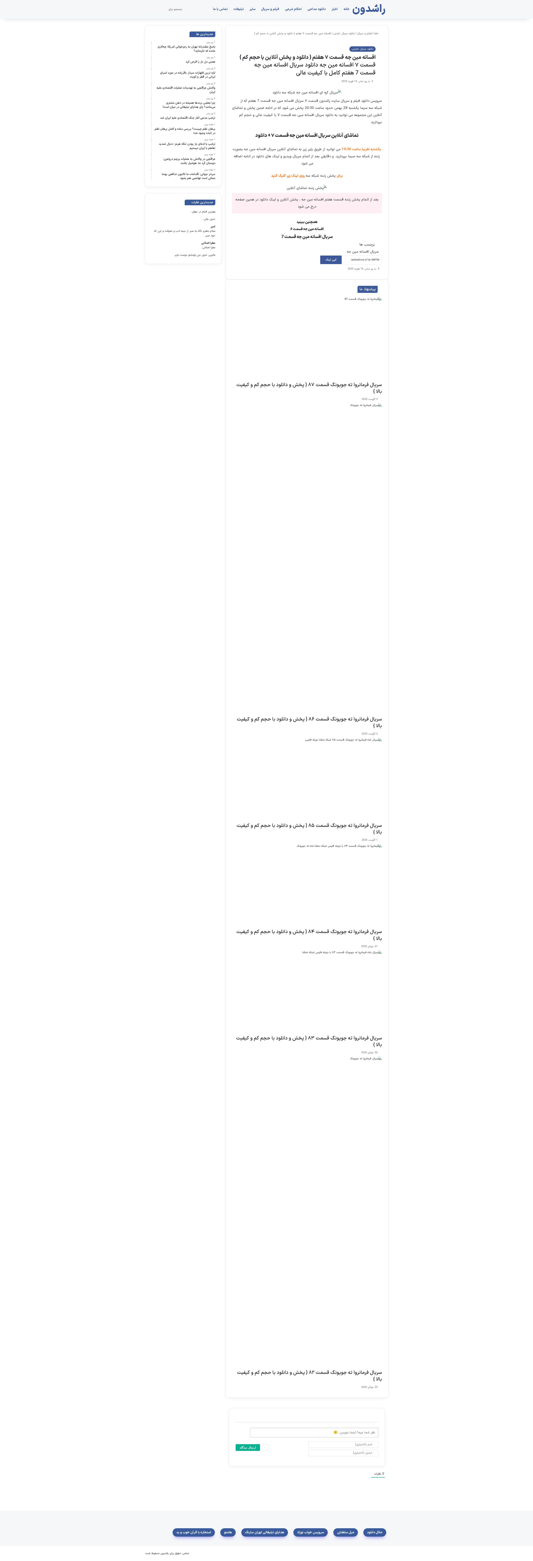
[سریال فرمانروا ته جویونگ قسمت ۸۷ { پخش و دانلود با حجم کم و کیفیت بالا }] (307, 339)
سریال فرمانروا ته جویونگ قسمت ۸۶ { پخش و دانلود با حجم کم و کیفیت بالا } (309, 723)
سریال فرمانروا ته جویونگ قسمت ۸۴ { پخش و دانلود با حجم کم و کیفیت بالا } (309, 935)
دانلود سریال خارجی (344, 33)
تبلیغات (238, 9)
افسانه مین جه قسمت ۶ (307, 229)
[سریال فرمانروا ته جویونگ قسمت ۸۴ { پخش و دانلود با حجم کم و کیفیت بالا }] (307, 886)
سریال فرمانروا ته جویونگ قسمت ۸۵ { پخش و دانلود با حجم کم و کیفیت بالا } (309, 829)
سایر (252, 9)
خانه (346, 9)
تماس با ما (220, 9)
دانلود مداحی (317, 9)
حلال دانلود (374, 1532)
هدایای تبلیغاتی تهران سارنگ (264, 1532)
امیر (212, 226)
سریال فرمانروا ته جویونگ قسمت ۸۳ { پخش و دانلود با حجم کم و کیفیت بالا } (309, 1042)
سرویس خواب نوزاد (310, 1532)
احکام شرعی (293, 9)
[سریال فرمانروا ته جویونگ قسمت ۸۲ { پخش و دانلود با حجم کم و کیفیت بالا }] (307, 1213)
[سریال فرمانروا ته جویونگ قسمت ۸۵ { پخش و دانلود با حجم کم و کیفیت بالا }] (307, 780)
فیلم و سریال (270, 9)
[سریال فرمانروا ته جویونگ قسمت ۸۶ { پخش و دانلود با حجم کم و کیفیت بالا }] (307, 559)
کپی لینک (330, 260)
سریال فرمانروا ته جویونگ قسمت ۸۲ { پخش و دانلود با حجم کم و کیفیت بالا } (309, 1376)
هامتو (228, 1532)
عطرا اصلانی (208, 243)
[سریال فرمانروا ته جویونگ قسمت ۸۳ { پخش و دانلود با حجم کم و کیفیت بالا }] (307, 992)
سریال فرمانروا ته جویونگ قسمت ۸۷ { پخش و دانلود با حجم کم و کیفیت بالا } (309, 388)
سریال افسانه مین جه (363, 251)
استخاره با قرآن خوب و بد (193, 1532)
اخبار (334, 9)
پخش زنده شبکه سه (321, 176)
